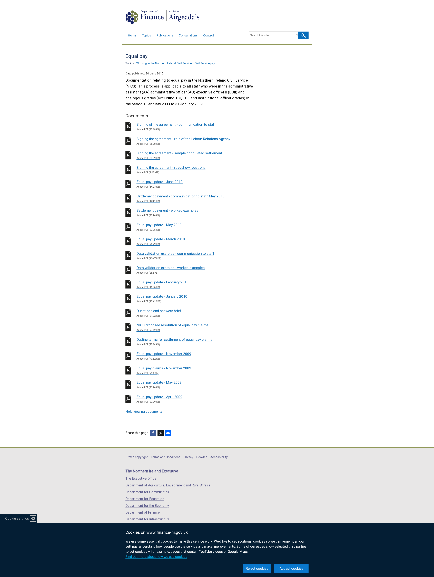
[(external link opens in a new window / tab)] (153, 433)
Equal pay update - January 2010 (161, 298)
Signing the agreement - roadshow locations (170, 170)
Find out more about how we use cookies (156, 557)
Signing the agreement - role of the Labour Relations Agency (183, 141)
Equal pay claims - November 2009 (163, 370)
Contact (208, 35)
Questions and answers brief (158, 313)
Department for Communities (147, 492)
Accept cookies (291, 568)
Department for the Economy (147, 506)
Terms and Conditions (165, 457)
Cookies (201, 457)
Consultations (188, 35)
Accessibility (219, 457)
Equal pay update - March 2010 (160, 241)
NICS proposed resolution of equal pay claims (172, 327)
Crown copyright (136, 457)
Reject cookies (257, 568)
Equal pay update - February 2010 (162, 284)
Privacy (188, 457)
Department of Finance (142, 512)
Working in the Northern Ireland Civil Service (164, 63)
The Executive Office (140, 478)
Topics (146, 35)
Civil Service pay (204, 63)
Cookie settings (17, 518)
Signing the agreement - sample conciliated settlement (179, 155)
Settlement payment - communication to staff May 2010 (180, 198)
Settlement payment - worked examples (167, 212)
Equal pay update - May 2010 (159, 227)
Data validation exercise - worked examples (170, 270)
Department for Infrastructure (147, 519)
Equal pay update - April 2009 (159, 399)
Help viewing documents (143, 411)
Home (132, 35)
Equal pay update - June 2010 (159, 184)
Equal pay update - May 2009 (159, 384)
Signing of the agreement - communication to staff (176, 126)
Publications (165, 35)
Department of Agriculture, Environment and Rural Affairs (167, 485)
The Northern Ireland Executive (151, 471)
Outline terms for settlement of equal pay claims (174, 342)
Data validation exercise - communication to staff (175, 256)
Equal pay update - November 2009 (163, 356)
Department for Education (144, 499)
